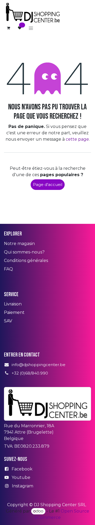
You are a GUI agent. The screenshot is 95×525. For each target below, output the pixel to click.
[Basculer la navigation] (31, 28)
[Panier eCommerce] (8, 28)
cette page (77, 139)
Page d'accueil (47, 184)
